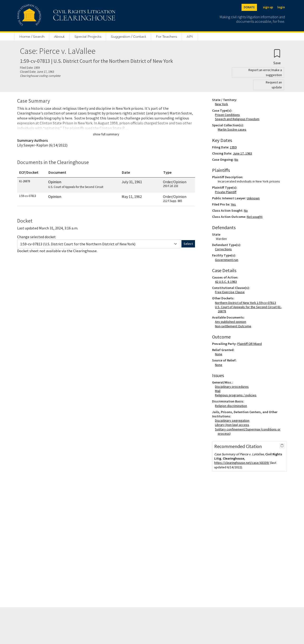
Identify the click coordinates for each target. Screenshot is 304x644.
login (281, 7)
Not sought (254, 217)
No (236, 159)
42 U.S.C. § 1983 (227, 281)
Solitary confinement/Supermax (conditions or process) (248, 431)
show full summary (106, 134)
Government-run (227, 260)
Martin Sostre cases (232, 129)
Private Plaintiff (226, 192)
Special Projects (88, 36)
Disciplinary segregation (233, 420)
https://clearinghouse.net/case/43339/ (241, 463)
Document (57, 172)
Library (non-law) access (233, 425)
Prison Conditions (228, 115)
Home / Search (31, 36)
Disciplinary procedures (233, 386)
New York (222, 104)
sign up (268, 7)
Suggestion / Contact (128, 36)
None (219, 354)
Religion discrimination (232, 406)
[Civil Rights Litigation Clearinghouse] (52, 15)
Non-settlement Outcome (234, 326)
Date (126, 172)
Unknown (253, 198)
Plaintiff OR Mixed (249, 344)
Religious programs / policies (236, 395)
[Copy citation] (282, 445)
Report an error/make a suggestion (265, 72)
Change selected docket (36, 236)
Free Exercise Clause (231, 292)
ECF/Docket (28, 172)
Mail (218, 391)
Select (188, 244)
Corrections (224, 249)
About (59, 36)
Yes (233, 204)
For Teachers (166, 36)
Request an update (274, 84)
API (190, 36)
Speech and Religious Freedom (238, 119)
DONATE (249, 7)
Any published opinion (231, 322)
